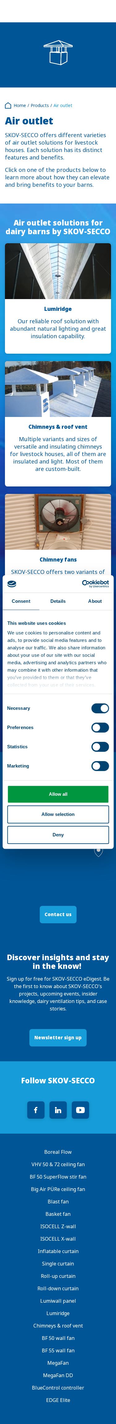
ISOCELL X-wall (58, 1239)
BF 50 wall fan (58, 1338)
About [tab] (95, 601)
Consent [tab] (21, 601)
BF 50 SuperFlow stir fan (58, 1176)
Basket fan (58, 1214)
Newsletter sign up (58, 1037)
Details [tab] (58, 601)
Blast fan (58, 1201)
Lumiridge (58, 1313)
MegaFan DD (58, 1375)
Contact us (58, 914)
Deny (58, 834)
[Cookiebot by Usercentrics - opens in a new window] (82, 584)
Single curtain (58, 1263)
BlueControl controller (58, 1387)
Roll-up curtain (58, 1276)
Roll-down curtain (58, 1288)
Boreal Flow (58, 1152)
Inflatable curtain (58, 1251)
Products (40, 105)
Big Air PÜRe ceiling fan (58, 1189)
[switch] (100, 727)
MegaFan (58, 1363)
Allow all (58, 794)
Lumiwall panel (58, 1301)
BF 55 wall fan (58, 1350)
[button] (98, 851)
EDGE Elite (58, 1400)
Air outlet (63, 105)
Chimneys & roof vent (58, 1325)
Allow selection (58, 814)
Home (20, 105)
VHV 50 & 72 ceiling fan (58, 1164)
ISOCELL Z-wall (58, 1226)
